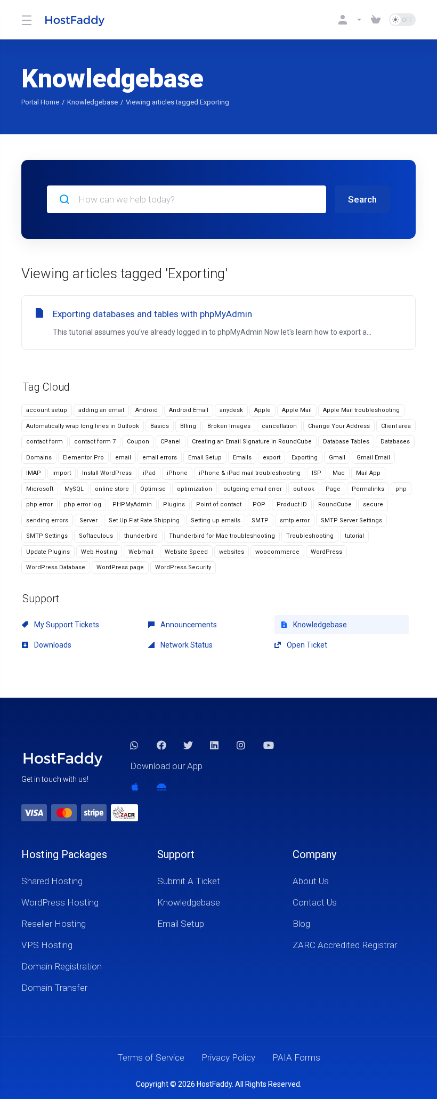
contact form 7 (95, 441)
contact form (44, 441)
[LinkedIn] (214, 745)
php (401, 489)
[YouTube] (268, 745)
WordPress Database (55, 567)
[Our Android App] (161, 787)
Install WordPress (107, 473)
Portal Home (40, 102)
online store (112, 489)
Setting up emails (215, 520)
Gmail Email (373, 457)
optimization (194, 489)
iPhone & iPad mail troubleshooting (250, 473)
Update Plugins (48, 551)
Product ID (292, 504)
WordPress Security (183, 567)
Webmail (140, 551)
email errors (159, 457)
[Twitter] (188, 745)
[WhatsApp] (135, 745)
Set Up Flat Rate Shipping (144, 520)
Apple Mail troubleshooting (361, 410)
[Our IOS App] (135, 787)
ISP (316, 473)
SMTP (260, 520)
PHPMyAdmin (132, 504)
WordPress (326, 551)
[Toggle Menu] (26, 20)
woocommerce (277, 551)
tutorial (354, 535)
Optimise (153, 489)
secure (373, 504)
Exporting (305, 457)
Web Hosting (99, 551)
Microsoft (39, 489)
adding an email (101, 410)
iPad (149, 473)
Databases (395, 441)
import (61, 473)
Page (333, 489)
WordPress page (120, 567)
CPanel (170, 441)
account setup (46, 410)
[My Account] (350, 19)
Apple (262, 410)
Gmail (337, 457)
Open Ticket (306, 645)
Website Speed (186, 551)
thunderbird (141, 535)
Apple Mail (297, 410)
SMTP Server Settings (351, 520)
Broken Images (228, 426)
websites (231, 551)
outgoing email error (252, 489)
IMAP (33, 473)
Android (146, 410)
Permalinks (368, 489)
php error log (82, 504)
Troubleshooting (310, 535)
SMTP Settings (47, 535)
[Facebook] (161, 745)
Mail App (368, 473)
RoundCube (335, 504)
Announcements (188, 624)
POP (259, 504)
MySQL (74, 489)
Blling (188, 426)
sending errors (47, 520)
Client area (396, 426)
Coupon (138, 441)
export (271, 457)
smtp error (295, 520)
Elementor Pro (83, 457)
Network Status (186, 645)
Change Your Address (339, 426)
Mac (339, 473)
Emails (242, 457)
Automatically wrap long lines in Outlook (82, 426)
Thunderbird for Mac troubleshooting (222, 535)
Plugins (174, 504)
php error (39, 504)
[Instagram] (241, 745)
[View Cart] (376, 19)
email (123, 457)
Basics (159, 426)
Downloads (52, 645)
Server (88, 520)
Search (362, 199)
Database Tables (346, 441)
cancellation (279, 426)
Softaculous (96, 535)
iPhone (177, 473)
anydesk (231, 410)
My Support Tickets (66, 624)
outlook (303, 489)
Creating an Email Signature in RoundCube (252, 441)
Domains (39, 457)
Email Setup (205, 457)
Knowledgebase (92, 102)
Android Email (188, 410)
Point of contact (218, 504)
